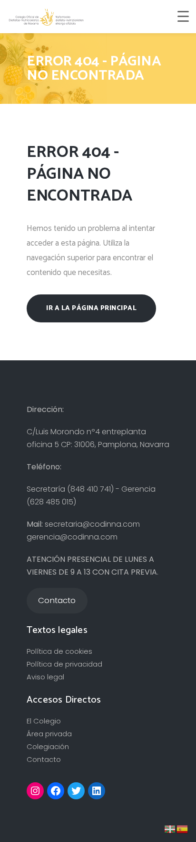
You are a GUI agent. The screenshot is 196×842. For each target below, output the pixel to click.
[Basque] (170, 828)
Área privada (49, 734)
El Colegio (44, 721)
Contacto (44, 759)
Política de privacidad (64, 664)
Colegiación (48, 746)
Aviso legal (45, 677)
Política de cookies (59, 651)
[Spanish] (182, 828)
